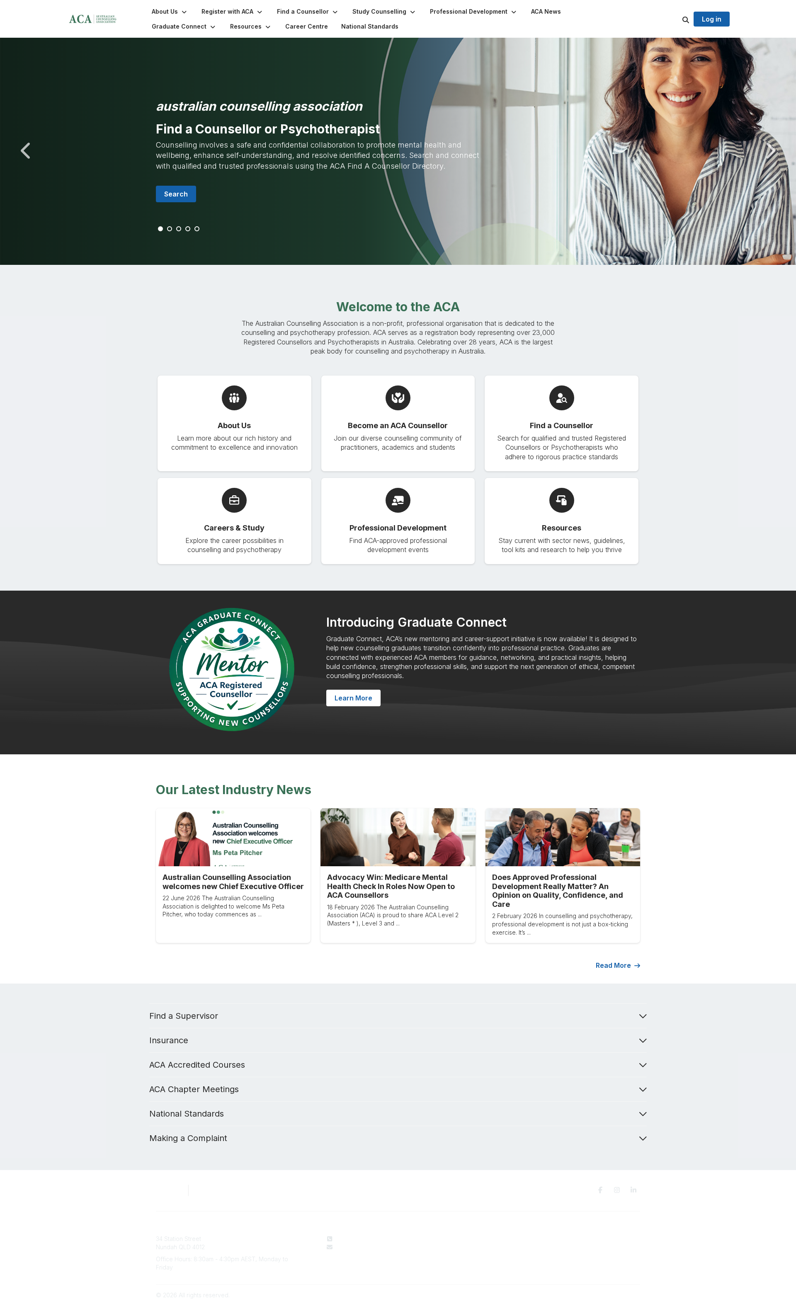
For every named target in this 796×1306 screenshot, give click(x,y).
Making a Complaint (188, 1138)
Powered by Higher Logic (605, 1295)
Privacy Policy (560, 1238)
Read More (613, 965)
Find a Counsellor (458, 1246)
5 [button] (197, 229)
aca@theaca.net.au (363, 1246)
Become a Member (460, 1254)
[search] (675, 19)
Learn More (353, 698)
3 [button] (179, 229)
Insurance (168, 1040)
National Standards (186, 1114)
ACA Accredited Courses (197, 1065)
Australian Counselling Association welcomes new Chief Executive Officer (233, 882)
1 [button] (161, 229)
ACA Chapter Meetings (194, 1089)
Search (176, 194)
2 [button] (170, 229)
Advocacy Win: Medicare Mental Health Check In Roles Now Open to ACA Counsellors (391, 886)
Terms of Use (559, 1246)
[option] (398, 151)
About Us (446, 1238)
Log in (711, 19)
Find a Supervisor (183, 1016)
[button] (170, 11)
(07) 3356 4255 (357, 1238)
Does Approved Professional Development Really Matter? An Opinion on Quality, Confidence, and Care (557, 891)
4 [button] (188, 229)
